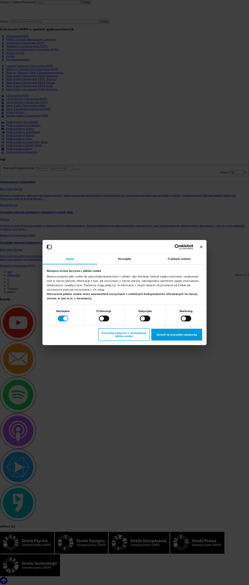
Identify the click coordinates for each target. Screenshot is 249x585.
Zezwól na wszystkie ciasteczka (177, 334)
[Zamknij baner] (201, 247)
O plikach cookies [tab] (179, 259)
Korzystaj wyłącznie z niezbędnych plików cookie (124, 334)
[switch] (104, 318)
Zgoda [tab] (70, 259)
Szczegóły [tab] (124, 259)
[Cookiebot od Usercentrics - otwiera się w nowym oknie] (177, 247)
